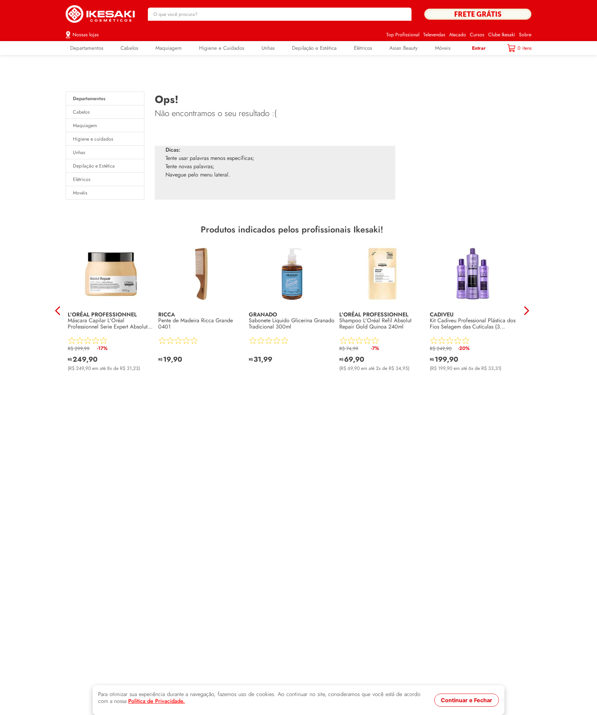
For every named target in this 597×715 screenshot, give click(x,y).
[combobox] (279, 14)
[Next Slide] (526, 310)
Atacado (457, 34)
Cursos (477, 34)
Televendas (434, 34)
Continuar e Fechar (466, 700)
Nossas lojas (86, 34)
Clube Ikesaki (501, 34)
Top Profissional (402, 34)
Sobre (525, 34)
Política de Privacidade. (156, 701)
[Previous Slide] (58, 310)
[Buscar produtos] (403, 14)
